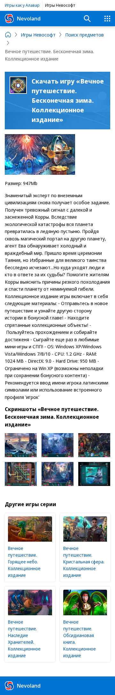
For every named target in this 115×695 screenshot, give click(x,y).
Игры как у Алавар (22, 5)
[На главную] (8, 34)
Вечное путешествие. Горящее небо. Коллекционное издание (24, 561)
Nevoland (29, 18)
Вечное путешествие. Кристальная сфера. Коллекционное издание (83, 561)
